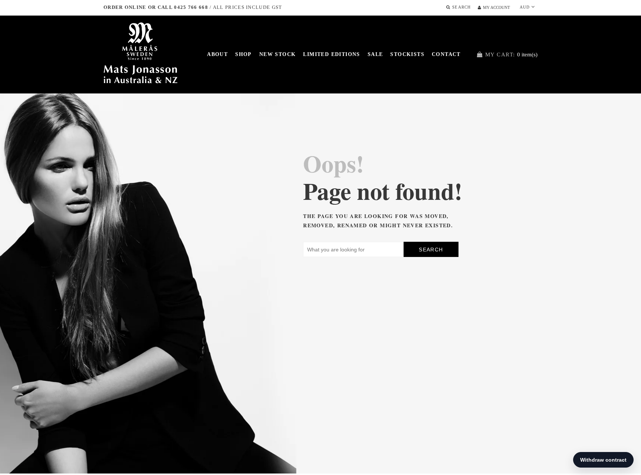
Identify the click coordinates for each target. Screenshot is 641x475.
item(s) (511, 54)
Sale (375, 54)
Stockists (407, 54)
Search (431, 250)
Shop (243, 54)
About (217, 54)
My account (496, 7)
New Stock (277, 54)
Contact (446, 54)
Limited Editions (331, 54)
